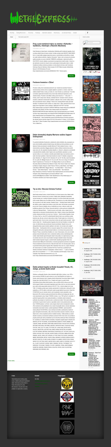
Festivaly (37, 33)
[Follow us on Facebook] (87, 32)
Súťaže (75, 33)
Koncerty (30, 33)
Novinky (12, 33)
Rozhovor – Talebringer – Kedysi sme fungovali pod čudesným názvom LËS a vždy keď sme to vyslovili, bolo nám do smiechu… (94, 343)
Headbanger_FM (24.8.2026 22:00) (92, 248)
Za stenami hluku (66, 33)
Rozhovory (57, 33)
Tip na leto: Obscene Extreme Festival (47, 189)
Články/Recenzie (21, 33)
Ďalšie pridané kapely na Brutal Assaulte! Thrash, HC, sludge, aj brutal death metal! (53, 268)
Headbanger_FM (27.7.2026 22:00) (92, 270)
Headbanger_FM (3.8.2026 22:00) (92, 265)
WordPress (101, 443)
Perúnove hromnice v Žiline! (43, 82)
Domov (11, 37)
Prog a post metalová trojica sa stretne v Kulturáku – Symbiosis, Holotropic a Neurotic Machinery (53, 45)
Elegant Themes (87, 443)
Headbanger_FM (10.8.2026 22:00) (92, 259)
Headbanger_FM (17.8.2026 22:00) (92, 254)
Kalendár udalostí (46, 33)
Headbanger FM (87, 242)
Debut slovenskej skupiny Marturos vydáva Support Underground (52, 136)
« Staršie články (11, 360)
